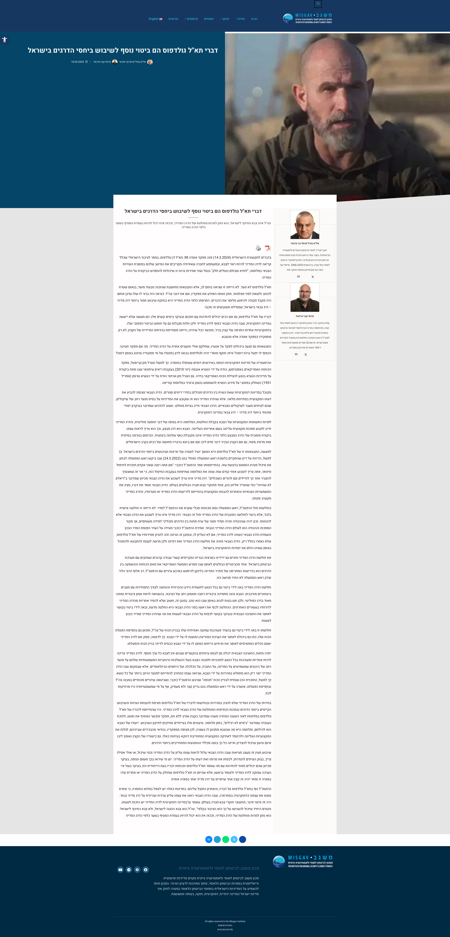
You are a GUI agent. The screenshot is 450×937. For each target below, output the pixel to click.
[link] (4, 39)
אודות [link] (241, 19)
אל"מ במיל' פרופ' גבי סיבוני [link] (132, 62)
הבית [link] (254, 19)
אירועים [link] (173, 19)
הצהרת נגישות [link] (225, 925)
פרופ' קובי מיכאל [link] (102, 62)
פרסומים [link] (192, 19)
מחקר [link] (225, 19)
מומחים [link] (208, 19)
